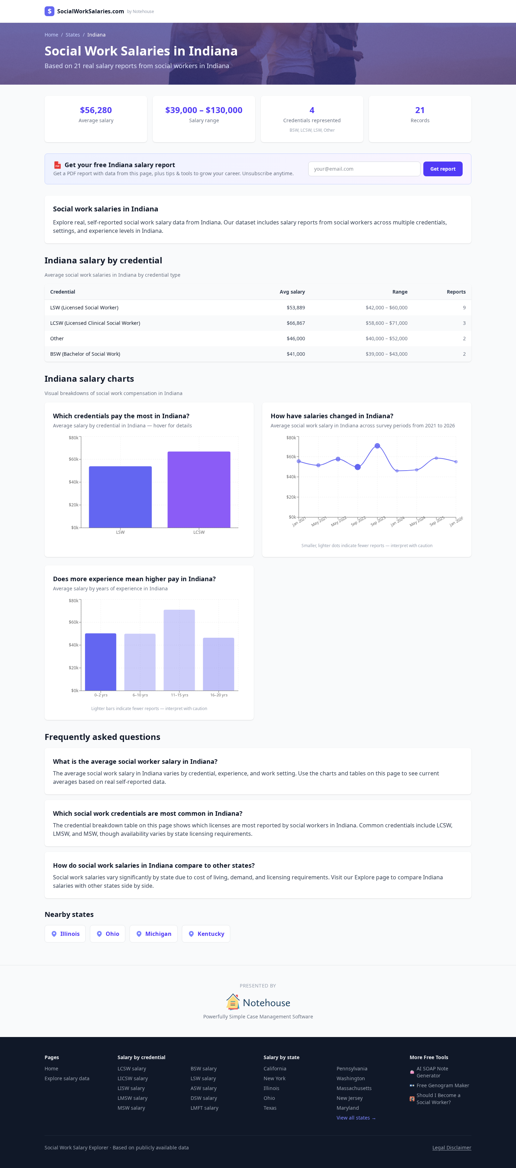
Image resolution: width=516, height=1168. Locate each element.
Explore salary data (67, 1078)
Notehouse (143, 11)
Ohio (269, 1098)
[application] (149, 487)
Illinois (271, 1088)
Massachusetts (354, 1088)
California (275, 1068)
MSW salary (131, 1107)
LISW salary (131, 1088)
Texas (270, 1107)
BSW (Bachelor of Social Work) (85, 353)
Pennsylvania (352, 1068)
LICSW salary (133, 1078)
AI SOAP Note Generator (432, 1072)
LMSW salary (132, 1098)
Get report (443, 168)
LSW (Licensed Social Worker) (84, 307)
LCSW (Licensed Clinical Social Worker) (95, 323)
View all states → (356, 1117)
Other (57, 338)
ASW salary (204, 1088)
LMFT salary (204, 1107)
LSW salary (203, 1078)
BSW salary (204, 1068)
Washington (351, 1078)
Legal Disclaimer (451, 1147)
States (73, 34)
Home (51, 34)
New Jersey (350, 1098)
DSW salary (204, 1098)
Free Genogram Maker (443, 1085)
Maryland (348, 1107)
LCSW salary (132, 1068)
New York (274, 1078)
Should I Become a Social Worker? (439, 1098)
